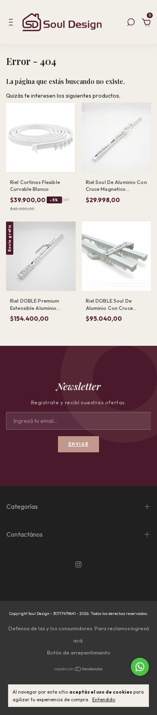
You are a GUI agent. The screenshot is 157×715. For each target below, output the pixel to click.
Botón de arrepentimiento (78, 652)
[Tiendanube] (79, 669)
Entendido (103, 699)
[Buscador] (130, 23)
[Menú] (12, 23)
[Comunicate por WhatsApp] (140, 667)
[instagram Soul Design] (78, 565)
